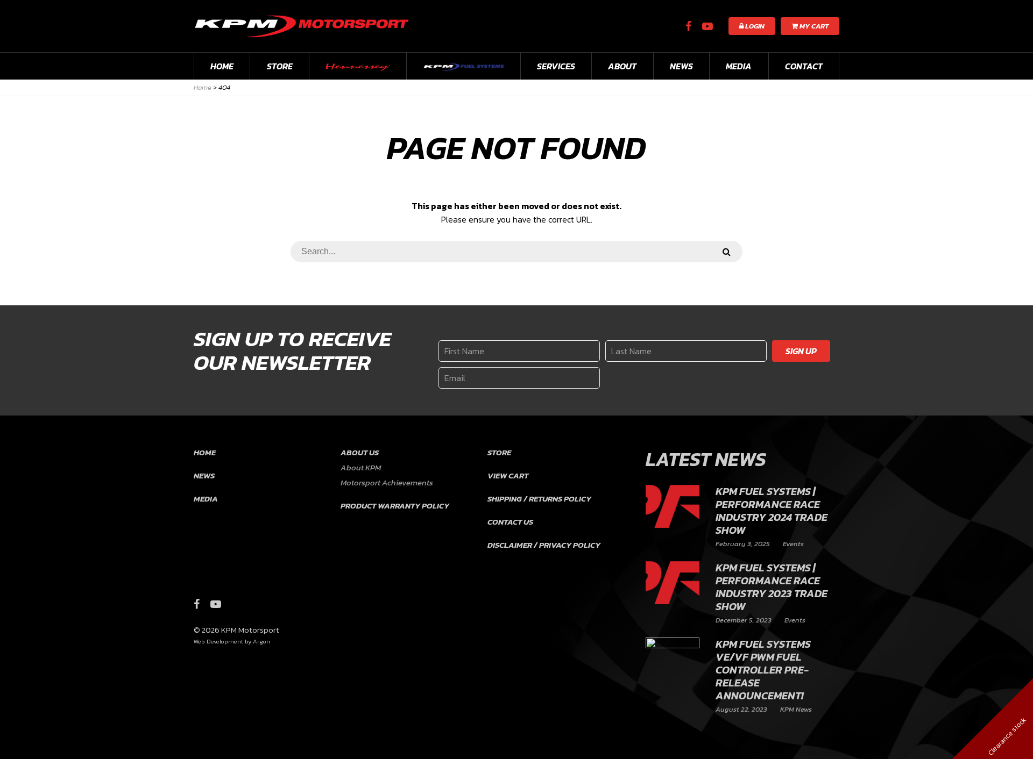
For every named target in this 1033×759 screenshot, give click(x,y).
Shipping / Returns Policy (539, 498)
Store (280, 66)
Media (739, 66)
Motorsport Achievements (387, 482)
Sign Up (801, 351)
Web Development (218, 641)
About (622, 66)
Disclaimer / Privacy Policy (543, 545)
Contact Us (510, 521)
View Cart (507, 475)
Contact (804, 66)
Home (222, 66)
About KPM (361, 467)
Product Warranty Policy (395, 505)
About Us (360, 452)
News (681, 66)
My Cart (813, 26)
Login (754, 26)
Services (556, 66)
